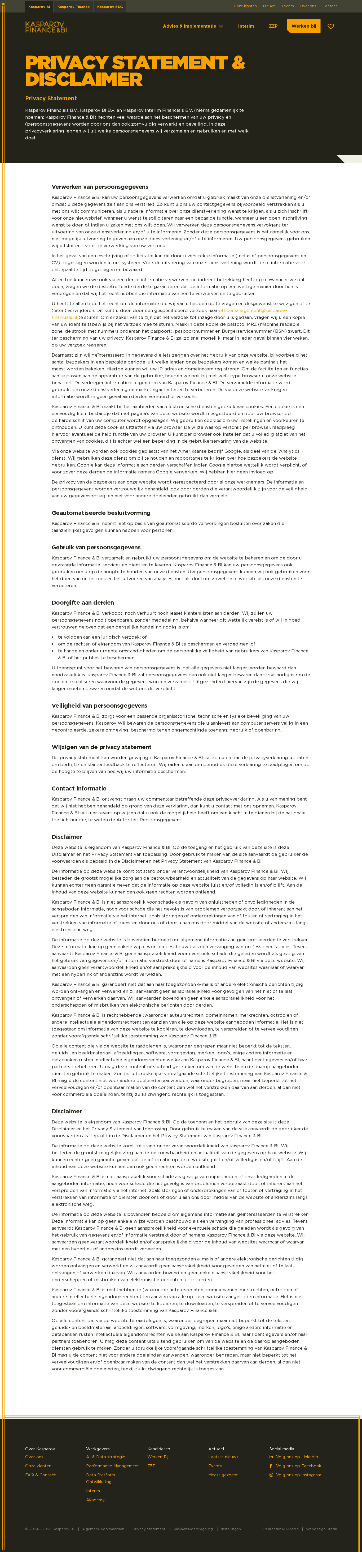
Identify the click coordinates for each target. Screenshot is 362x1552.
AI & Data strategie (105, 1457)
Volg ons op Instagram (298, 1475)
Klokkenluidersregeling (193, 1529)
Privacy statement (149, 1529)
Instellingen (231, 1529)
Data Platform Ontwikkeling (100, 1478)
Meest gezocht (223, 1475)
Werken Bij (157, 1457)
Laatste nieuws (223, 1457)
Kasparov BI (39, 7)
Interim (246, 26)
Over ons (308, 6)
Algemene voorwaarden (103, 1529)
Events (288, 6)
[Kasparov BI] (46, 26)
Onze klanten (245, 6)
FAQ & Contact (40, 1475)
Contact (330, 6)
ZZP (273, 26)
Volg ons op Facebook (298, 1466)
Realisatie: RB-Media (281, 1529)
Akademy (95, 1500)
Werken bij (304, 26)
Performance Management (112, 1466)
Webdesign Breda (321, 1529)
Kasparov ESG (110, 7)
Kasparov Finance (74, 7)
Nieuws (269, 6)
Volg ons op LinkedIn (296, 1457)
